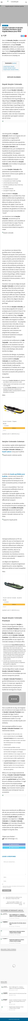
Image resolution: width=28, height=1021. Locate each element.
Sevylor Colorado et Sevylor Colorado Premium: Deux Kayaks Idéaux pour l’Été (17, 1001)
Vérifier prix (14, 428)
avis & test (5, 25)
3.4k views (18, 926)
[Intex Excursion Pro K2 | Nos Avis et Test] (4, 993)
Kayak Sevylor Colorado (8, 66)
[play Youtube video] (14, 698)
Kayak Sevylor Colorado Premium (10, 69)
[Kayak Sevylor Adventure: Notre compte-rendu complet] (4, 1008)
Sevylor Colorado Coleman (9, 68)
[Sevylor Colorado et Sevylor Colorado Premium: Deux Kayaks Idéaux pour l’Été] (4, 999)
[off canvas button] (1, 2)
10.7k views (18, 943)
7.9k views (18, 934)
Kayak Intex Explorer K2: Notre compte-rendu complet (16, 940)
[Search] (26, 2)
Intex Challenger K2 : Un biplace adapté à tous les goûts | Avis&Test (17, 915)
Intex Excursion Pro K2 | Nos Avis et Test (17, 923)
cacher (14, 63)
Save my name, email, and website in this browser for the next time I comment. (14, 887)
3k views (17, 918)
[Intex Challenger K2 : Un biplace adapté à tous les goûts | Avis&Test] (4, 986)
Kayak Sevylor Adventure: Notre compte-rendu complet (17, 932)
